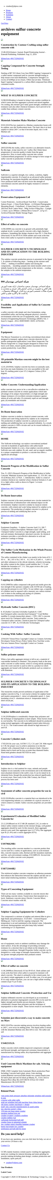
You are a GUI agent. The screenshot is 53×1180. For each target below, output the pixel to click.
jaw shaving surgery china (11, 1109)
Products (9, 12)
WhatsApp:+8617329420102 (12, 58)
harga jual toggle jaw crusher (12, 1126)
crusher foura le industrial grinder (14, 1122)
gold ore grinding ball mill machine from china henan (21, 1102)
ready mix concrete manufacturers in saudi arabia (20, 1107)
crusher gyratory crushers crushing (14, 1115)
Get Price (4, 23)
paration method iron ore (10, 1113)
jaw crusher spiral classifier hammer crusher (18, 1124)
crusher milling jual (8, 1118)
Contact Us (5, 1145)
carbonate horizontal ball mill (12, 1120)
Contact (9, 19)
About (8, 17)
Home (8, 10)
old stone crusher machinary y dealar (15, 1104)
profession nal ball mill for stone (13, 1129)
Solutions (9, 15)
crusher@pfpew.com (14, 1163)
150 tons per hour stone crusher (13, 1111)
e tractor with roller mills (10, 1100)
